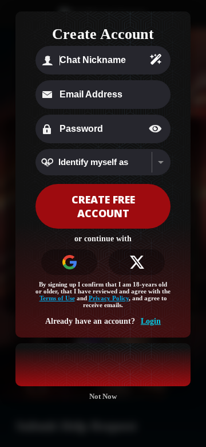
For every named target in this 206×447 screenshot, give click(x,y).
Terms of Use (57, 298)
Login (151, 321)
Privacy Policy (109, 298)
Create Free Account (103, 206)
